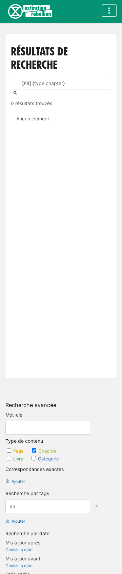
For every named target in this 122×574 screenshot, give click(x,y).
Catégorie (48, 458)
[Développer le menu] (109, 10)
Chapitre (47, 451)
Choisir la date (19, 549)
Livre (19, 458)
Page (19, 451)
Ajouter (18, 481)
